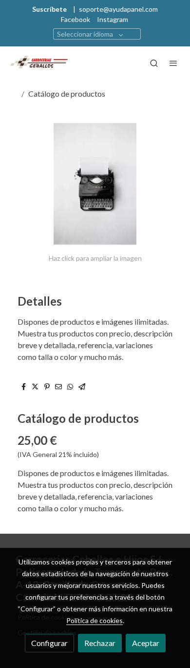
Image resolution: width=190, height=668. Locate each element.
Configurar (49, 642)
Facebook (75, 19)
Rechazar (99, 642)
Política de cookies (94, 620)
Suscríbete (49, 9)
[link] (39, 63)
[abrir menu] (173, 63)
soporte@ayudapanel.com (118, 9)
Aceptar (145, 642)
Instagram (112, 19)
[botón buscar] (154, 63)
